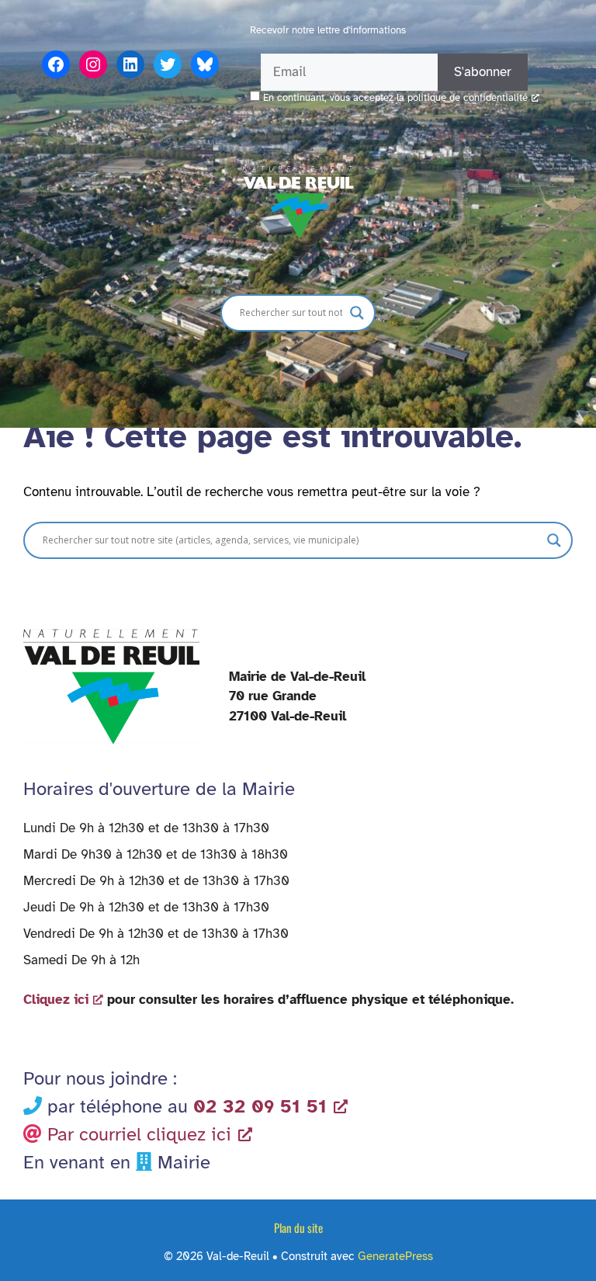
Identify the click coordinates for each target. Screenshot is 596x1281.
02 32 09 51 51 (260, 1106)
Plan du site (298, 1227)
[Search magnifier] (357, 313)
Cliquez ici (55, 999)
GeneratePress (395, 1256)
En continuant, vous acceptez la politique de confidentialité (395, 98)
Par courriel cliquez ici (139, 1134)
